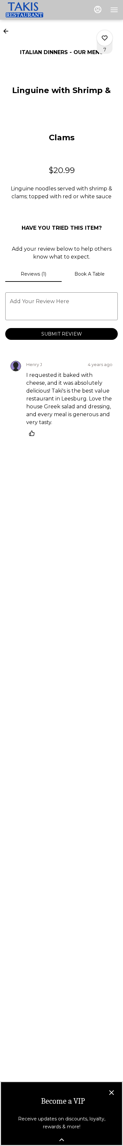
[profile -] (98, 9)
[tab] (33, 274)
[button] (8, 31)
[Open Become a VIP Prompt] (62, 1140)
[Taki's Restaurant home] (34, 10)
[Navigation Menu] (114, 9)
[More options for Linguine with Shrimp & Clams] (105, 38)
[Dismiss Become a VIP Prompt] (111, 1092)
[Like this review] (33, 433)
